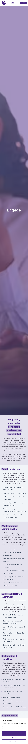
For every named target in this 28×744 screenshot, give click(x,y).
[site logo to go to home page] (4, 3)
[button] (12, 3)
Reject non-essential (14, 741)
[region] (14, 731)
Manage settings (14, 737)
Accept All (14, 733)
